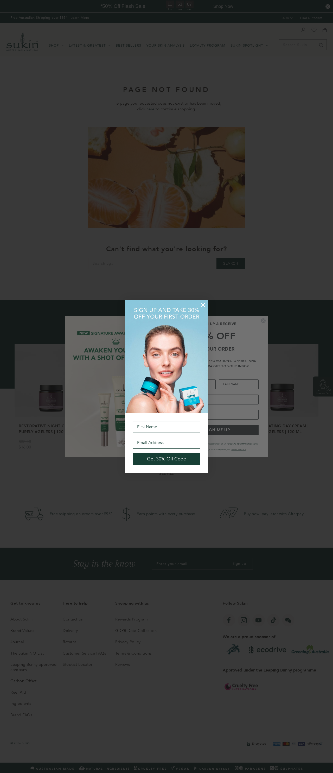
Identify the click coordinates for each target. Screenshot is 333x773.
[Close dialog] (203, 305)
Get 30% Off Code (166, 459)
